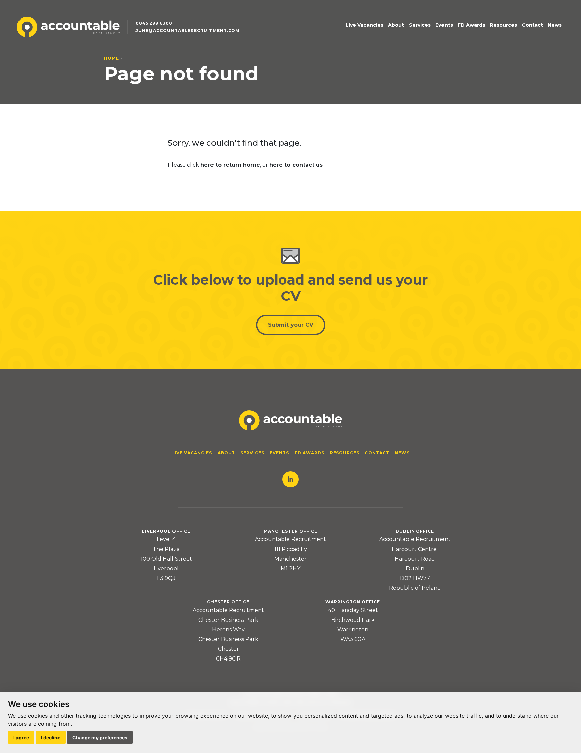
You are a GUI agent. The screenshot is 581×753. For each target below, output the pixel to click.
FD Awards (471, 25)
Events (444, 25)
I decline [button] (50, 737)
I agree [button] (21, 737)
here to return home (230, 165)
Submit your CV (290, 325)
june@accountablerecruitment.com (187, 30)
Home (111, 58)
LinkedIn (290, 479)
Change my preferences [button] (99, 737)
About (396, 25)
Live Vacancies (364, 25)
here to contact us (296, 165)
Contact (532, 25)
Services (420, 25)
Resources (503, 25)
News (555, 25)
